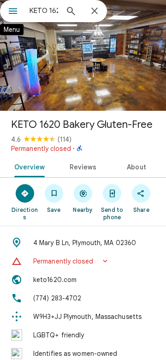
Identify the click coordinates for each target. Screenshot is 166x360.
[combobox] (44, 10)
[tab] (27, 166)
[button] (83, 261)
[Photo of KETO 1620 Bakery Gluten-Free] (83, 55)
